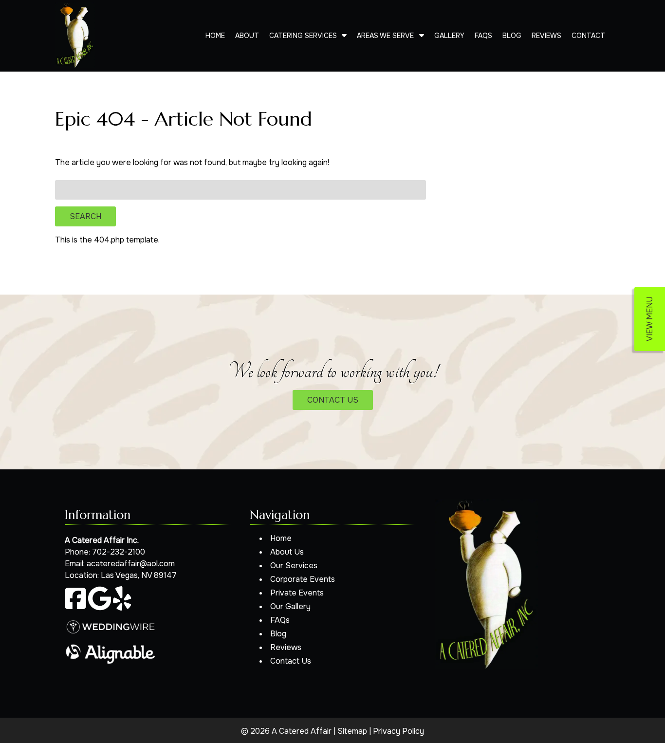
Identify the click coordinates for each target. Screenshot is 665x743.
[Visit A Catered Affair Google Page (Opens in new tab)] (99, 608)
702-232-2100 (118, 552)
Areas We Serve (385, 35)
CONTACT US (332, 400)
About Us (287, 552)
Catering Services (303, 35)
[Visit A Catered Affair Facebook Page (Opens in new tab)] (75, 608)
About (247, 35)
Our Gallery (290, 606)
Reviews (546, 35)
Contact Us (290, 661)
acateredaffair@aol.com (131, 563)
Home (215, 35)
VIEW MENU (650, 319)
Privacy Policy (398, 731)
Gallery (449, 35)
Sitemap (352, 731)
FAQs (483, 35)
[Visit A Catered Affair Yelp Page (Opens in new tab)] (122, 608)
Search (85, 216)
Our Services (293, 565)
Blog (511, 35)
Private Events (297, 593)
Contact (588, 35)
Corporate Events (302, 579)
